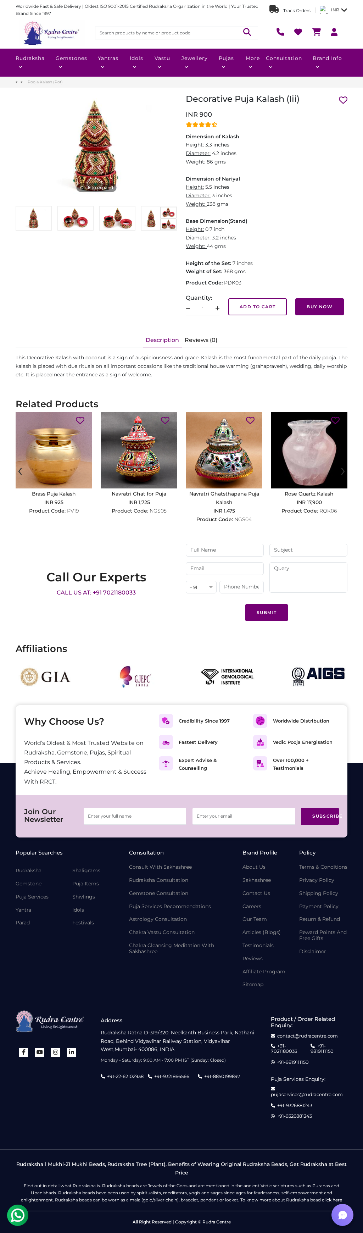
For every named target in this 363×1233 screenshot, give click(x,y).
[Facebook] (24, 1052)
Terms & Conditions (323, 867)
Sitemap (252, 985)
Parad (23, 923)
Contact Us (256, 893)
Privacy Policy (316, 880)
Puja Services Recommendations (170, 906)
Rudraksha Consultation (158, 880)
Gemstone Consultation (158, 893)
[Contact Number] (280, 32)
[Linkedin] (71, 1052)
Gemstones (71, 58)
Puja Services (32, 897)
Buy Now (320, 306)
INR (335, 9)
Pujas (226, 58)
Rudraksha (30, 58)
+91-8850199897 (222, 1076)
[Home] (51, 33)
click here (332, 1199)
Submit (267, 612)
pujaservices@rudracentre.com (307, 1094)
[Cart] (316, 32)
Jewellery (195, 58)
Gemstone (28, 884)
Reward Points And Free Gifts (323, 935)
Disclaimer (312, 952)
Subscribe (325, 816)
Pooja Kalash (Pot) (45, 81)
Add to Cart (257, 306)
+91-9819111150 (322, 1048)
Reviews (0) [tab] (201, 340)
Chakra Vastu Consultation (162, 932)
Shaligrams (86, 871)
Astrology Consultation (158, 919)
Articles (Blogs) (261, 932)
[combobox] (201, 587)
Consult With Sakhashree (160, 867)
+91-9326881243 (294, 1105)
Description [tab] (162, 340)
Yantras (108, 58)
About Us (254, 867)
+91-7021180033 (284, 1048)
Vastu (162, 58)
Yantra (23, 910)
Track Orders (296, 10)
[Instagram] (55, 1052)
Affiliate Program (263, 972)
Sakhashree (256, 880)
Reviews (252, 959)
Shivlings (83, 897)
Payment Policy (319, 906)
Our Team (254, 919)
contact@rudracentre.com (307, 1036)
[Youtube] (40, 1052)
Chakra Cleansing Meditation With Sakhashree (171, 948)
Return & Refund (319, 919)
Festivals (83, 923)
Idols (136, 58)
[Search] (247, 32)
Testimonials (258, 945)
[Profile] (334, 32)
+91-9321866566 (171, 1076)
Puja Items (85, 884)
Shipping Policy (318, 893)
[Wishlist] (298, 32)
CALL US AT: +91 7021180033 (96, 592)
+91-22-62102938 (125, 1076)
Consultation (284, 58)
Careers (251, 906)
